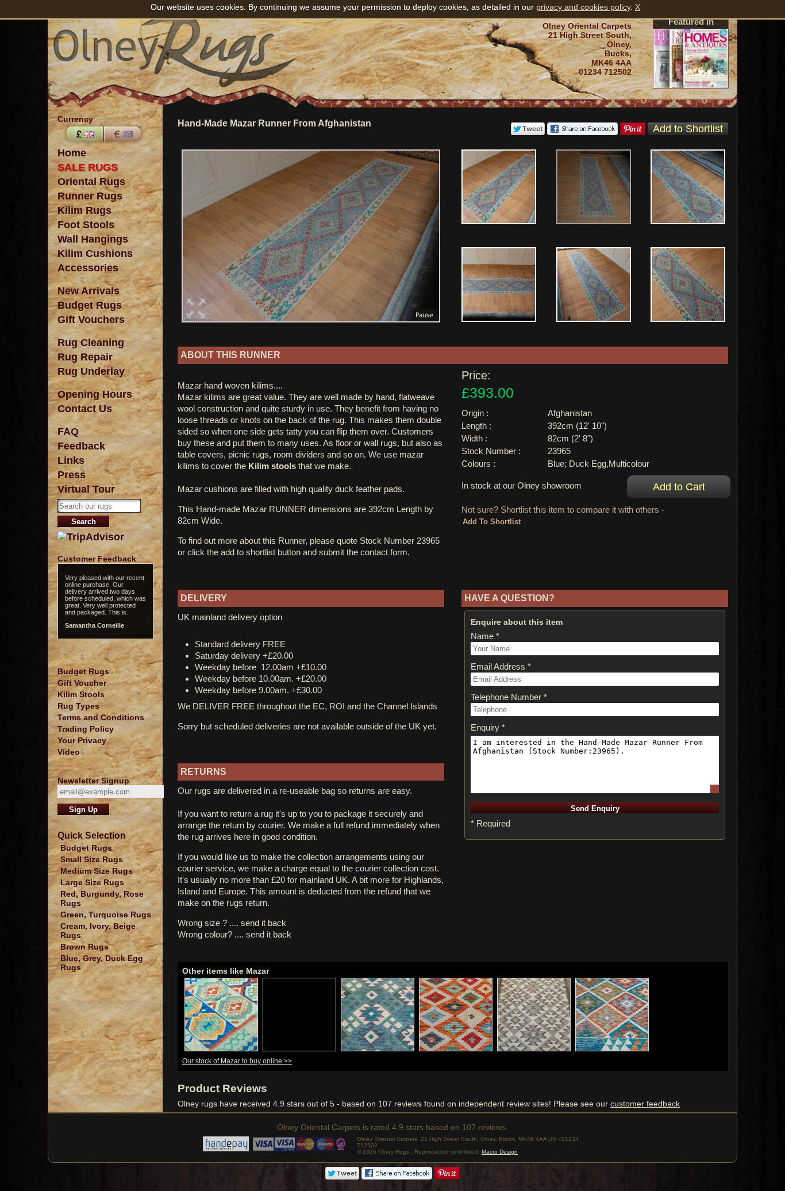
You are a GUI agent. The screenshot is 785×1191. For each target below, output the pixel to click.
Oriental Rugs (91, 181)
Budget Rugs (89, 305)
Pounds (83, 134)
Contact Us (84, 408)
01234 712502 (605, 71)
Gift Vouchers (91, 319)
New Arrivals (88, 291)
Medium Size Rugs (96, 870)
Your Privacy (81, 740)
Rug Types (78, 705)
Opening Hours (94, 394)
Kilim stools (272, 466)
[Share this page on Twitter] (528, 132)
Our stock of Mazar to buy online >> (237, 1061)
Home (71, 153)
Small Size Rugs (91, 859)
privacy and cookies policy (583, 6)
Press (71, 475)
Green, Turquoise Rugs (105, 914)
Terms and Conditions (100, 717)
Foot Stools (85, 224)
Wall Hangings (92, 239)
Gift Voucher (81, 682)
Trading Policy (85, 728)
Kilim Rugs (84, 210)
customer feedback (645, 1103)
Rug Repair (85, 357)
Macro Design (500, 1151)
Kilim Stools (81, 694)
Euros (123, 134)
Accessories (87, 268)
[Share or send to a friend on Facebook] (582, 132)
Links (70, 460)
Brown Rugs (84, 946)
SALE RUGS (87, 167)
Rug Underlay (91, 371)
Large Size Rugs (92, 882)
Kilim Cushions (95, 253)
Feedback (81, 446)
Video (68, 751)
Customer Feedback (96, 558)
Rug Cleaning (90, 342)
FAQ (68, 431)
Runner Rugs (89, 196)
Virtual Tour (86, 489)
